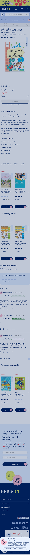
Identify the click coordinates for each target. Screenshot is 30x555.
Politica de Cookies (23, 545)
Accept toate (21, 548)
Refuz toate (8, 548)
